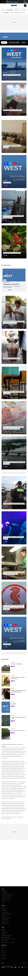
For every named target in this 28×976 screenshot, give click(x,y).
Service (3, 927)
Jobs (2, 948)
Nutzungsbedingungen (6, 935)
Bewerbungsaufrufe (5, 899)
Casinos (3, 907)
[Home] (14, 5)
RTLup (3, 953)
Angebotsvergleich (5, 919)
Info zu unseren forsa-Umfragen (8, 942)
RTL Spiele (4, 952)
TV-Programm (4, 892)
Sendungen (6, 12)
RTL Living (4, 957)
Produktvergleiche (5, 912)
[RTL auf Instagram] (15, 967)
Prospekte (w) (4, 924)
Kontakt (3, 928)
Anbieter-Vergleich (5, 922)
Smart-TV (3, 902)
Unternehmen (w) (5, 920)
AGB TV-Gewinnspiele (6, 937)
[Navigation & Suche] (25, 5)
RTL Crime (4, 955)
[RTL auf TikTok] (19, 967)
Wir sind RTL (4, 945)
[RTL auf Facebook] (12, 967)
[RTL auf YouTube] (22, 967)
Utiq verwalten (4, 940)
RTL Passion (4, 958)
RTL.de (3, 889)
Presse (3, 950)
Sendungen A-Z (5, 890)
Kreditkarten (4, 915)
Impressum (4, 930)
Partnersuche (4, 910)
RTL (2, 12)
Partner (3, 905)
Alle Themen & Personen (6, 894)
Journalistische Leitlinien (7, 897)
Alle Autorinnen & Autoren (7, 895)
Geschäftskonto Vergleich (7, 914)
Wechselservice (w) (5, 917)
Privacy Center (4, 932)
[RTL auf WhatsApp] (25, 967)
